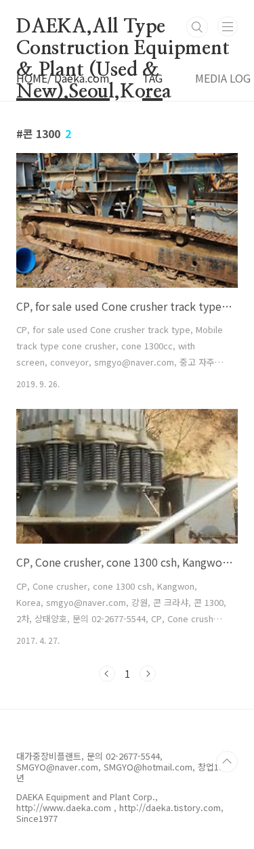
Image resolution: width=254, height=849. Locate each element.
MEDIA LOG (223, 78)
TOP (227, 761)
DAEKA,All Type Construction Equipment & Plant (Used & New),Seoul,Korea (123, 28)
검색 (197, 27)
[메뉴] (227, 26)
